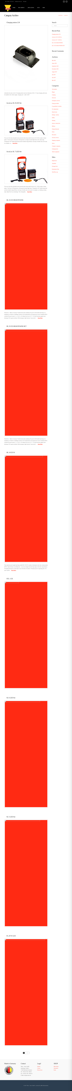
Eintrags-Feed (55, 166)
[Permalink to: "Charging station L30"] (26, 58)
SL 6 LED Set (10, 698)
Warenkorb (56, 1068)
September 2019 (55, 66)
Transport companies (56, 146)
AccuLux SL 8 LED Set (13, 103)
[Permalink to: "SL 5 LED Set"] (26, 873)
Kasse (55, 1070)
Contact (38, 1068)
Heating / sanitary (55, 114)
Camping (54, 94)
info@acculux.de (18, 1)
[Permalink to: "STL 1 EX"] (26, 635)
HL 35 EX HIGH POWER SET (16, 326)
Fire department (55, 109)
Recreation (54, 134)
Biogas (53, 92)
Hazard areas (54, 112)
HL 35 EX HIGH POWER (14, 200)
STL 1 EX (9, 579)
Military (53, 126)
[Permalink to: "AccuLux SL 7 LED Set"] (26, 169)
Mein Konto (56, 1066)
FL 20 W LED (11, 936)
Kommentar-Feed (55, 169)
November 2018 (55, 69)
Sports (53, 143)
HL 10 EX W (10, 452)
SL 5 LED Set (10, 817)
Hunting (53, 120)
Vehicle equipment (55, 151)
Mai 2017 (54, 80)
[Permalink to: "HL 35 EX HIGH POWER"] (26, 256)
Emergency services (56, 100)
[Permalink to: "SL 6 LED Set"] (26, 754)
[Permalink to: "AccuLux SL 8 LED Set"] (26, 120)
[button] (70, 1)
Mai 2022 (54, 60)
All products (54, 89)
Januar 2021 (54, 63)
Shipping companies (56, 140)
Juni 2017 (54, 77)
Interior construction (56, 123)
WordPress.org (55, 172)
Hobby (53, 117)
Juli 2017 (54, 74)
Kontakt (24, 1)
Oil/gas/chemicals (55, 129)
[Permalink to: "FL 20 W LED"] (26, 992)
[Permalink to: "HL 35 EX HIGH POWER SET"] (26, 383)
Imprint (38, 1066)
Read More (15, 143)
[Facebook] (64, 1)
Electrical (54, 97)
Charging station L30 (13, 22)
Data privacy (39, 1070)
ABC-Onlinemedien (44, 1085)
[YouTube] (66, 1)
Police (53, 131)
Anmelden (54, 163)
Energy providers (55, 103)
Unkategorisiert (55, 148)
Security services (55, 137)
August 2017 (54, 71)
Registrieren (54, 160)
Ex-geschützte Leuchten (56, 106)
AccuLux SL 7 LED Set (13, 151)
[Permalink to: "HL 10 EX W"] (26, 509)
